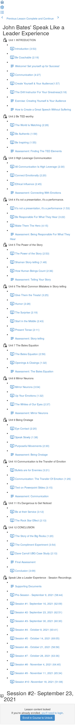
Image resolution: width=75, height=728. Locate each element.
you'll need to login (52, 713)
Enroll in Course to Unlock (37, 717)
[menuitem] (2, 8)
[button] (2, 3)
